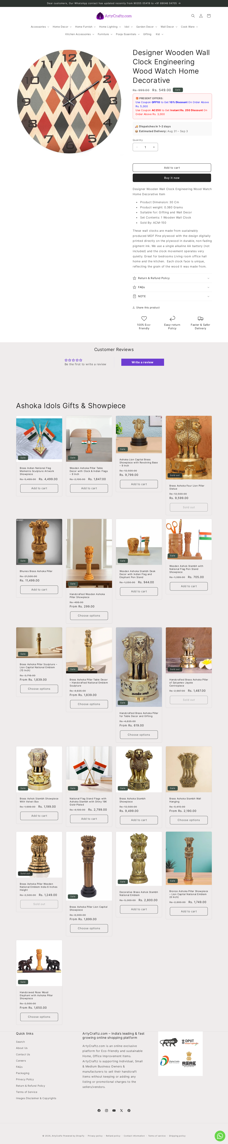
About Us (22, 1048)
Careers (21, 1060)
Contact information (134, 1135)
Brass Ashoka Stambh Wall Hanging (185, 800)
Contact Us (23, 1054)
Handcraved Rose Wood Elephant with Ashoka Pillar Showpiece (36, 995)
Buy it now (172, 178)
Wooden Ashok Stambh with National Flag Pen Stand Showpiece (186, 569)
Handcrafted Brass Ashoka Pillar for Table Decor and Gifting (139, 714)
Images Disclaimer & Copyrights (36, 1098)
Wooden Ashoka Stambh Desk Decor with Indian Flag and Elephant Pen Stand (138, 574)
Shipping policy (177, 1135)
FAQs (19, 1066)
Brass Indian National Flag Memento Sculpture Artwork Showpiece (37, 471)
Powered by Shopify (73, 1136)
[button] (40, 26)
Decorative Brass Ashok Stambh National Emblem (139, 893)
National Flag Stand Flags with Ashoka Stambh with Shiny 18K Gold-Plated (88, 801)
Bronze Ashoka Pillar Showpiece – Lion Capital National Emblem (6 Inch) (188, 894)
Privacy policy (95, 1135)
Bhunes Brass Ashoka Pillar (36, 571)
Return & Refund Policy (30, 1085)
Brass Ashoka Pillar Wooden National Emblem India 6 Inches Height (39, 886)
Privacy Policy (25, 1079)
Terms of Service (26, 1091)
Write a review (142, 362)
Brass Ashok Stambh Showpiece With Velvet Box (39, 800)
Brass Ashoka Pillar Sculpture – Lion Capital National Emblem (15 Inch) (38, 667)
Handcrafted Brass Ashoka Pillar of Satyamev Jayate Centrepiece (188, 682)
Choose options (89, 615)
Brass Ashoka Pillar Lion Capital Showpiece (88, 908)
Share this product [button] (148, 307)
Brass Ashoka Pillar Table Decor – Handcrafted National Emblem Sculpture (89, 682)
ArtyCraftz (57, 1136)
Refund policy (113, 1135)
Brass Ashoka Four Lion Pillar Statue (186, 487)
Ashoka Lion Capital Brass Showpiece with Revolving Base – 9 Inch (139, 462)
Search (20, 1041)
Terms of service (156, 1135)
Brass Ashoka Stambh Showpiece (133, 800)
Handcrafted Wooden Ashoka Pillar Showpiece (87, 596)
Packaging (22, 1073)
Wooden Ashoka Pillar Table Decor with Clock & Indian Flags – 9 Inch (89, 471)
